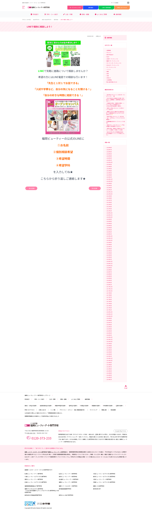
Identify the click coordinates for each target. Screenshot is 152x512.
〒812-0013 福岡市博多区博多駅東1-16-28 (36, 431)
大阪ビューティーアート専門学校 (102, 479)
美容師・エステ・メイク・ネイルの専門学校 (38, 470)
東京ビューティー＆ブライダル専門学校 (104, 476)
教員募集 (113, 410)
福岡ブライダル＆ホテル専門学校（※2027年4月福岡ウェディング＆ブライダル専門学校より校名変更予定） (42, 490)
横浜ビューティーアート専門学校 (34, 479)
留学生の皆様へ (73, 406)
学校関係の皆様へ (108, 406)
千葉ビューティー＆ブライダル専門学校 (36, 476)
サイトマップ (93, 410)
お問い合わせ (42, 410)
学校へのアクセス (122, 7)
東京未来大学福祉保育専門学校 (33, 495)
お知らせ (98, 36)
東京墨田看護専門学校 (65, 489)
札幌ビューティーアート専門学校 (34, 474)
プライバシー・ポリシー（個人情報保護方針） (73, 410)
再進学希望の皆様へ (60, 406)
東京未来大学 (97, 489)
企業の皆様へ (119, 406)
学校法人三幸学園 (26, 19)
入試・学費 (52, 399)
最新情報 (56, 19)
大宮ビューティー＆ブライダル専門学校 (104, 474)
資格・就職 (63, 399)
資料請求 (90, 7)
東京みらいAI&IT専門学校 (66, 495)
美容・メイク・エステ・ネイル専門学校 (36, 452)
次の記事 (94, 188)
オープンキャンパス (75, 7)
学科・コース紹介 (39, 399)
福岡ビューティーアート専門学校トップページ (37, 395)
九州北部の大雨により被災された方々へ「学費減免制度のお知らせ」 (44, 413)
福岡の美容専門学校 (46, 19)
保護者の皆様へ (96, 406)
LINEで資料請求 (106, 7)
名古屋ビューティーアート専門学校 (68, 479)
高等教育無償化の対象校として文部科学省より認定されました (42, 416)
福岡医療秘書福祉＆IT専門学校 (33, 486)
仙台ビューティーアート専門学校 (68, 474)
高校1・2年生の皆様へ (31, 406)
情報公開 (104, 410)
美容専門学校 (36, 19)
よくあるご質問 (75, 399)
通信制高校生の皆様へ (46, 406)
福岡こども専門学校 (98, 486)
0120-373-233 (41, 438)
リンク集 (52, 410)
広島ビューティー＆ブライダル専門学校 (36, 482)
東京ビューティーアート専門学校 (68, 476)
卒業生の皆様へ (84, 406)
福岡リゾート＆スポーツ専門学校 (68, 486)
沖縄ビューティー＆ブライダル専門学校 (104, 482)
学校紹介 (27, 399)
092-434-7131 (31, 433)
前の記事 (31, 188)
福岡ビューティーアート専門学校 (57, 452)
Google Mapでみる (120, 431)
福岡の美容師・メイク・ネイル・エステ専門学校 (33, 2)
